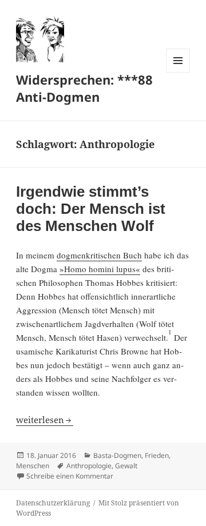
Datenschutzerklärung (53, 503)
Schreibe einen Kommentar (69, 476)
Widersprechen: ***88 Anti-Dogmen (84, 88)
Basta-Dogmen (117, 455)
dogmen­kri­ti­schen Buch (99, 255)
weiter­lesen (44, 419)
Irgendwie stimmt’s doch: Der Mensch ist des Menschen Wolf (90, 208)
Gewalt (126, 466)
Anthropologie (89, 466)
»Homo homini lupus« (100, 268)
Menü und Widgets (178, 72)
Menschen (32, 466)
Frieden (157, 455)
